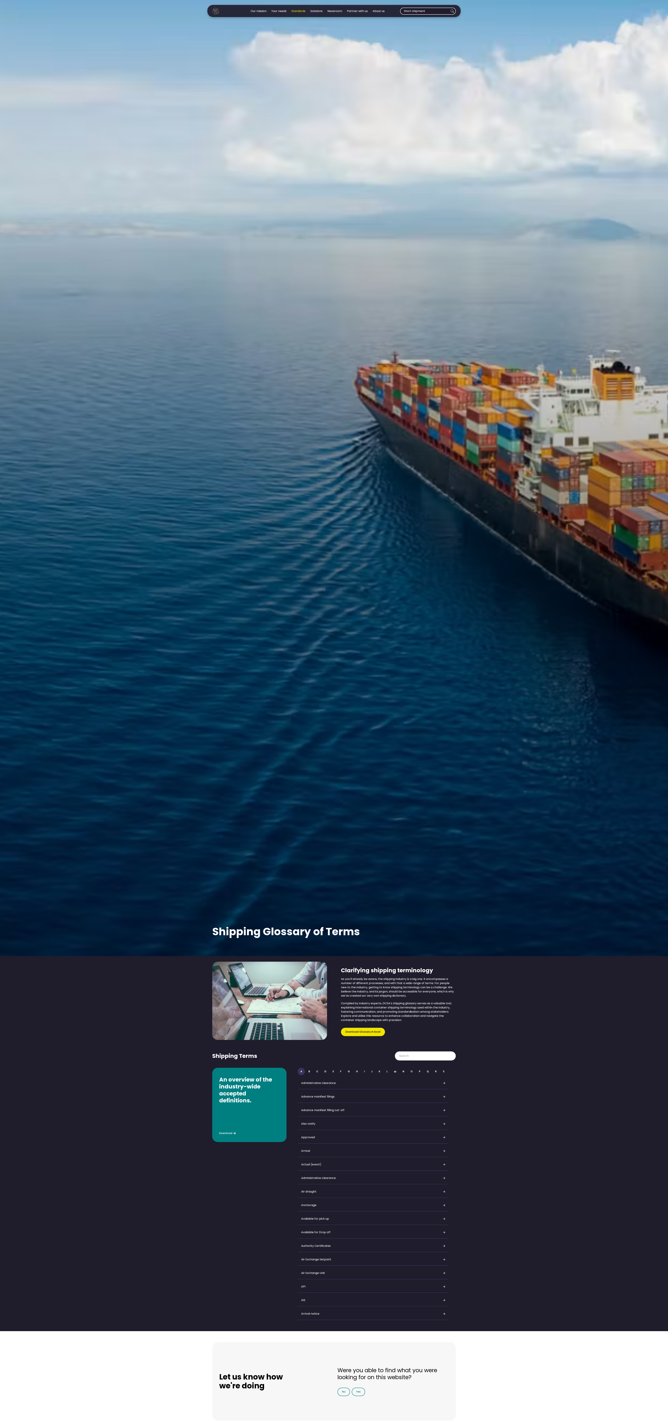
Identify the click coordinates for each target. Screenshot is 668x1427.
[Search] (452, 11)
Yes (358, 1391)
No (343, 1391)
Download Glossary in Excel (362, 1032)
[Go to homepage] (223, 11)
